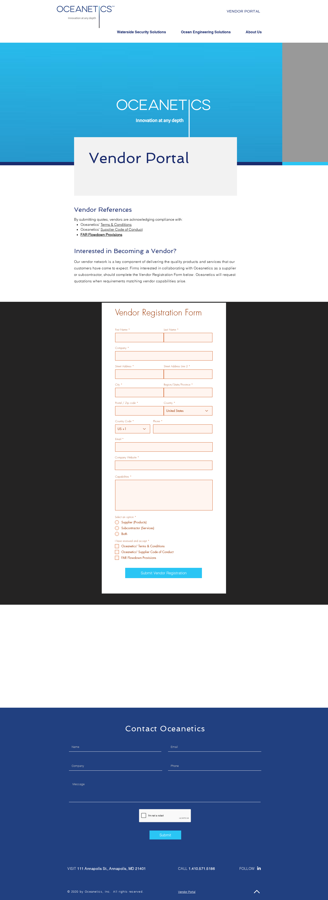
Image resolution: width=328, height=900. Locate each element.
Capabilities (122, 476)
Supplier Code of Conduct (122, 229)
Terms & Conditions (116, 224)
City (117, 384)
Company (121, 348)
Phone (156, 421)
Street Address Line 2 (176, 366)
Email (118, 439)
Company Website (126, 457)
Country (168, 403)
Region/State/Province (177, 384)
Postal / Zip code (125, 403)
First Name (121, 329)
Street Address (123, 366)
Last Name (170, 329)
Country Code (123, 421)
